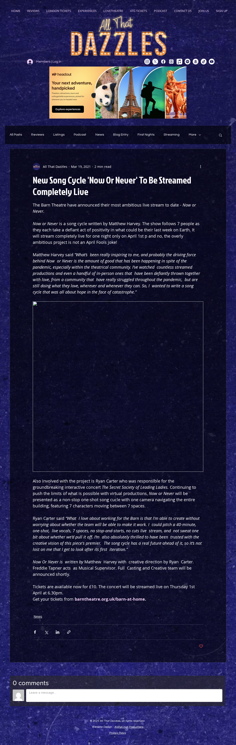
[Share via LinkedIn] (57, 632)
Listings (59, 134)
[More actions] (200, 166)
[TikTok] (203, 61)
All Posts (16, 134)
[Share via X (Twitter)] (46, 632)
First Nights (146, 134)
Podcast (80, 134)
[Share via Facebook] (35, 632)
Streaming (172, 134)
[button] (220, 135)
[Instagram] (147, 61)
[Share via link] (69, 632)
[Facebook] (163, 61)
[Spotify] (187, 61)
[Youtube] (212, 61)
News (99, 134)
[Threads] (171, 61)
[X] (155, 61)
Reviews (37, 134)
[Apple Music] (179, 61)
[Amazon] (195, 61)
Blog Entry (120, 134)
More (192, 134)
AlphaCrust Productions (129, 726)
